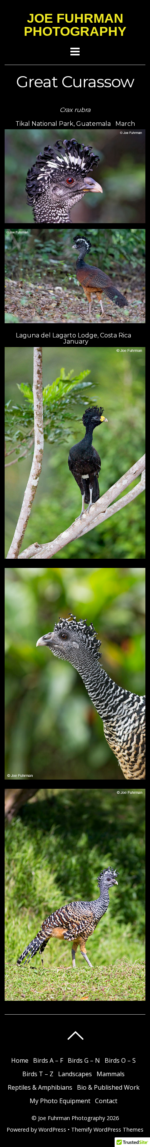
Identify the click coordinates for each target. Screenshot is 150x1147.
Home (19, 1060)
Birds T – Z (37, 1074)
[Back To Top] (75, 1035)
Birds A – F (48, 1060)
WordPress (52, 1129)
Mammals (111, 1074)
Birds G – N (84, 1060)
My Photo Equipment (60, 1101)
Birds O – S (120, 1060)
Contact (106, 1101)
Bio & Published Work (108, 1087)
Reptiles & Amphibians (40, 1087)
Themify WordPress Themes (107, 1129)
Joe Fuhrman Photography (71, 1118)
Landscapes (75, 1074)
